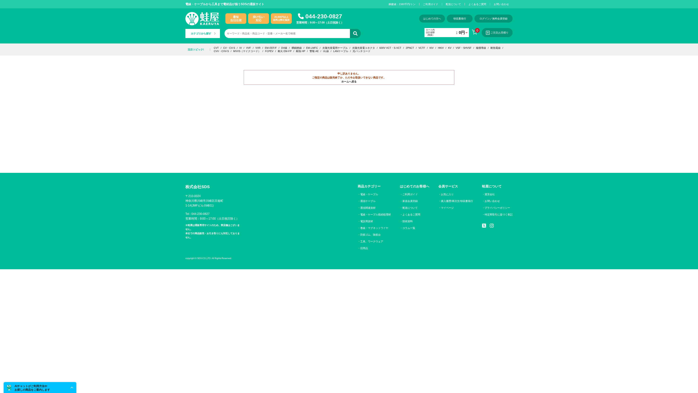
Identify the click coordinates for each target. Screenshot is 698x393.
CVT (216, 47)
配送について (453, 4)
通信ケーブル (368, 201)
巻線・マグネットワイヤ (374, 228)
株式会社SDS (197, 186)
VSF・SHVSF (464, 47)
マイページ (447, 207)
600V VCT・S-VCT (390, 47)
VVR (257, 47)
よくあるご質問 (477, 4)
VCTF (421, 47)
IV (240, 47)
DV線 (284, 47)
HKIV (441, 47)
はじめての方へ (432, 18)
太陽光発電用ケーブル (335, 47)
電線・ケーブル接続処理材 (375, 214)
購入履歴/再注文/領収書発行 (457, 201)
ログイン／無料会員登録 (494, 18)
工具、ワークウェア (371, 241)
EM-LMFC (312, 47)
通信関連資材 (368, 207)
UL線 (326, 51)
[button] (40, 387)
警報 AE (314, 51)
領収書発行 (459, 18)
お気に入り (447, 194)
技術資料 (407, 221)
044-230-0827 (323, 16)
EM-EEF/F (271, 47)
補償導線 (481, 47)
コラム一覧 (408, 228)
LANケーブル (340, 51)
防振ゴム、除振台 (370, 234)
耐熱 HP (300, 51)
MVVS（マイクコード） (247, 51)
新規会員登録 (410, 201)
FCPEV (269, 51)
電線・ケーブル (369, 194)
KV (449, 47)
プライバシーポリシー (497, 207)
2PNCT (410, 47)
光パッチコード (361, 51)
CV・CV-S (229, 47)
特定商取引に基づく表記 (499, 214)
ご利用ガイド (430, 4)
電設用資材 (366, 221)
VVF (248, 47)
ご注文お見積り (499, 32)
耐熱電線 (495, 47)
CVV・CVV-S (221, 51)
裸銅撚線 (297, 47)
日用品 (364, 248)
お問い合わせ (501, 4)
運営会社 (490, 194)
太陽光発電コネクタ (363, 47)
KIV (432, 47)
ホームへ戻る (349, 81)
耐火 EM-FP (285, 51)
